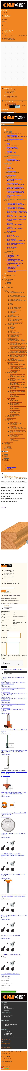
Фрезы (5, 252)
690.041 (22, 669)
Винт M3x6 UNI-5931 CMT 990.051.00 (10, 935)
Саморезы (9, 151)
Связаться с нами (8, 1015)
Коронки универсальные (13, 161)
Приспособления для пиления (14, 203)
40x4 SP (14, 669)
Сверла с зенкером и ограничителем (16, 243)
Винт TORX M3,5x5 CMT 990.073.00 (10, 974)
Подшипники (10, 149)
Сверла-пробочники (12, 247)
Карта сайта (7, 1017)
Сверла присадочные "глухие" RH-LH (16, 211)
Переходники (10, 168)
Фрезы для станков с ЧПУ (13, 265)
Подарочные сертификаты (10, 1024)
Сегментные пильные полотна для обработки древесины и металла (15, 189)
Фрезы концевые (11, 268)
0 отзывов (3, 507)
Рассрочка (6, 458)
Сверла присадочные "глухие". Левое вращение (17, 382)
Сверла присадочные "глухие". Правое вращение (17, 385)
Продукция (9, 131)
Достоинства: (4, 637)
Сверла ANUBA (11, 235)
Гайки (8, 143)
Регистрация (7, 15)
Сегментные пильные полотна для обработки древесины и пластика (15, 191)
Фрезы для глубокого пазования (15, 260)
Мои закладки (7, 1034)
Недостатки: (4, 642)
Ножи (8, 201)
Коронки (6, 156)
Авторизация (7, 16)
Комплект (6, 669)
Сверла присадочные (9, 209)
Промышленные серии (12, 137)
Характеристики (8, 607)
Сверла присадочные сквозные (14, 224)
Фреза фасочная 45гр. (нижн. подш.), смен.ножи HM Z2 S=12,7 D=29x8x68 (13, 683)
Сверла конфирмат (11, 241)
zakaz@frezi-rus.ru (5, 1063)
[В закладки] (7, 591)
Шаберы (9, 196)
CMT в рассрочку (10, 275)
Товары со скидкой (8, 1026)
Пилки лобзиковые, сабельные (11, 172)
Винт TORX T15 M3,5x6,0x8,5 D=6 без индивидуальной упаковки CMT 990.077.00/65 (12, 854)
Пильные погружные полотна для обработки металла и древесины (15, 185)
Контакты (6, 460)
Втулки (8, 164)
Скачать (9, 447)
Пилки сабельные (11, 175)
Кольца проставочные (12, 148)
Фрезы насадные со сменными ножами (17, 269)
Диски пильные (8, 132)
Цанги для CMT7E (11, 171)
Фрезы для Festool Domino (13, 259)
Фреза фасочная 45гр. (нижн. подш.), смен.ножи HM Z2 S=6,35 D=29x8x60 (13, 688)
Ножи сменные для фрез (13, 255)
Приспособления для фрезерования (16, 208)
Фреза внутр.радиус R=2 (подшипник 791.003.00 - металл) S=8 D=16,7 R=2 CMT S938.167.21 (13, 793)
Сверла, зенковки (8, 232)
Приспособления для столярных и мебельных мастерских (15, 361)
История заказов (8, 1033)
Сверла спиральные (12, 244)
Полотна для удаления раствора (15, 187)
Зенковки (9, 233)
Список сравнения (11, 91)
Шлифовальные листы (12, 197)
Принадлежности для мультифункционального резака (12, 177)
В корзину (3, 591)
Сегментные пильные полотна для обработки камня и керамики (15, 194)
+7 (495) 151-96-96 (8, 30)
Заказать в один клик (6, 592)
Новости (6, 459)
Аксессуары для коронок (13, 157)
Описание (6, 605)
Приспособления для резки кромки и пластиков (16, 366)
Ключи (8, 144)
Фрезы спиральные (11, 271)
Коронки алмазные (11, 159)
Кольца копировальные (12, 145)
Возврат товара (7, 1016)
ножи (10, 669)
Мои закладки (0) (11, 89)
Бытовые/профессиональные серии (15, 133)
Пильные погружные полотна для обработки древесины (15, 182)
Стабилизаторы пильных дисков (15, 139)
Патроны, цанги (8, 163)
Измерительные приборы (13, 155)
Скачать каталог (10, 287)
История (9, 446)
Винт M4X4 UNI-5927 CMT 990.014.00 (11, 954)
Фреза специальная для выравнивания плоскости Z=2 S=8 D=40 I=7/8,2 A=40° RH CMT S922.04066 (13, 895)
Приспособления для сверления (15, 207)
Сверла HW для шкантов (13, 236)
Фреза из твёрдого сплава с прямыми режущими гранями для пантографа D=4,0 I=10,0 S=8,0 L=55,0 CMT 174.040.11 (14, 772)
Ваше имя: (3, 632)
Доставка (9, 444)
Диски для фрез (10, 253)
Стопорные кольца (11, 152)
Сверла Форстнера (11, 237)
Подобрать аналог (5, 686)
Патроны (9, 167)
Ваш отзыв (3, 654)
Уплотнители (10, 251)
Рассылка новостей (8, 1035)
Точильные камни (11, 249)
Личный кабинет (8, 1031)
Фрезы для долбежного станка (14, 261)
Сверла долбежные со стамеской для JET (17, 240)
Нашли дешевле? (8, 580)
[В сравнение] (8, 591)
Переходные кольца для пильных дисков (17, 136)
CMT (18, 669)
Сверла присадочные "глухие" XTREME (17, 212)
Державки (9, 165)
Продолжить (4, 666)
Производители (8, 1022)
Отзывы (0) (6, 608)
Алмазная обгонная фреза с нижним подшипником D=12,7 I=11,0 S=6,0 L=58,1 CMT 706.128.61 (14, 751)
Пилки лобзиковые (11, 173)
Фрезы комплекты (11, 267)
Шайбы (8, 153)
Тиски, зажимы (10, 248)
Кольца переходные (12, 147)
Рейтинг (3, 658)
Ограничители (10, 256)
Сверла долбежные (11, 239)
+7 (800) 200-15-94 (8, 32)
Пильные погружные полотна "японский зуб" (14, 179)
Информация (9, 279)
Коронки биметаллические (13, 160)
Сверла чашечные (11, 231)
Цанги (8, 169)
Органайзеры (10, 257)
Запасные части (8, 140)
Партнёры (6, 1025)
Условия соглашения (9, 1008)
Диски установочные (12, 135)
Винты (8, 141)
